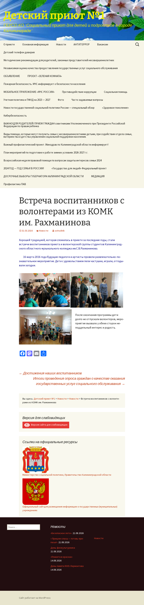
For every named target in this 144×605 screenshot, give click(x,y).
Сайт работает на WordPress (35, 597)
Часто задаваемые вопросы (87, 99)
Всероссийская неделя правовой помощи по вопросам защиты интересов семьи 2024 (53, 160)
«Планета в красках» (62, 556)
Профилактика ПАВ (15, 184)
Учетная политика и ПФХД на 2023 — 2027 (27, 99)
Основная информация (35, 44)
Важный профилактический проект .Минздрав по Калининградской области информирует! (56, 144)
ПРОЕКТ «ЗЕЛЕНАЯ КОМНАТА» (44, 76)
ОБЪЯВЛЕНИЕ (12, 76)
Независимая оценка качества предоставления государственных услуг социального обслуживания (61, 68)
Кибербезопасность (15, 115)
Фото (61, 99)
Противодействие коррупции (79, 92)
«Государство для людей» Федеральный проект (79, 168)
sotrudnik (60, 230)
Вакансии (102, 44)
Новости (61, 44)
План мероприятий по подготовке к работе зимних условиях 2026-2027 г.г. (46, 152)
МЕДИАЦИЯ (97, 176)
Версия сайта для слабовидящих (48, 424)
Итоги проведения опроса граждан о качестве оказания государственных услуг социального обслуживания (79, 381)
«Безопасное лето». (61, 533)
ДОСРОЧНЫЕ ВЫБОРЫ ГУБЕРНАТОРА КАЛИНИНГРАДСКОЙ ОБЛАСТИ (44, 176)
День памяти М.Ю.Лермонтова (67, 566)
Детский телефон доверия (19, 52)
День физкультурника (63, 547)
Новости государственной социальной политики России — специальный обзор (49, 107)
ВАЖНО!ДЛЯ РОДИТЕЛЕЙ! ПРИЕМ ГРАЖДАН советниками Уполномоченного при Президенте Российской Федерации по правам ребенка (64, 125)
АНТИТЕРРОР (82, 44)
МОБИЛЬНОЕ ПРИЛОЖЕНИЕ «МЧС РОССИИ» (29, 92)
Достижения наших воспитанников (50, 373)
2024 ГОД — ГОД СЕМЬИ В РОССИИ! (24, 168)
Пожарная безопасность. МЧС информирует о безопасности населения (44, 84)
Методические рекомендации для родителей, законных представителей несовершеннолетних (59, 60)
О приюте (9, 44)
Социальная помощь (115, 92)
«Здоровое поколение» (115, 107)
